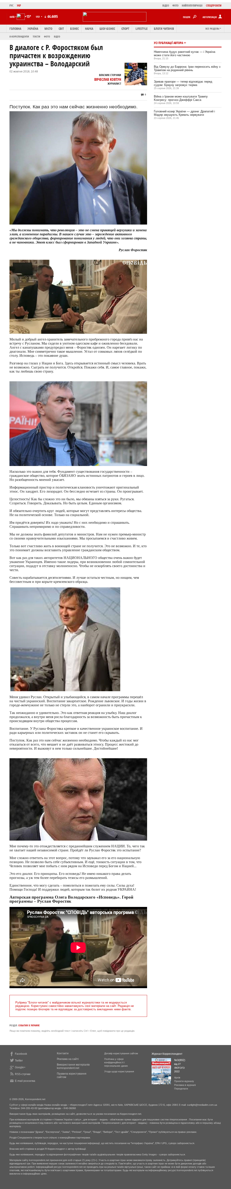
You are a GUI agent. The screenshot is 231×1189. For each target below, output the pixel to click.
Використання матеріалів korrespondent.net (73, 1066)
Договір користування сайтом (121, 1053)
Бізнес (74, 28)
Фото (47, 36)
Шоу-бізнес (107, 28)
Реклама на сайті (68, 1059)
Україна (33, 28)
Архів (177, 1077)
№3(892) (179, 1060)
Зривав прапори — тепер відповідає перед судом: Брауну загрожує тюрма (183, 83)
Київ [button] (12, 17)
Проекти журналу (184, 1081)
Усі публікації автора (168, 43)
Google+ (20, 1067)
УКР (19, 5)
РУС (11, 5)
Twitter (19, 1060)
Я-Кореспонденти (19, 36)
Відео (57, 36)
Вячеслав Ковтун (107, 79)
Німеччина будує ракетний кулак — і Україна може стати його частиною (184, 53)
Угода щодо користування (119, 1071)
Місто (48, 28)
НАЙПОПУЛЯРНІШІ (192, 5)
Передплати (181, 1088)
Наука (89, 28)
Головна (15, 28)
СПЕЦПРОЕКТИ (214, 5)
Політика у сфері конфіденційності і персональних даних (116, 1062)
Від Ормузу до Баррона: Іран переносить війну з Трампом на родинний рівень (187, 68)
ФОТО (175, 5)
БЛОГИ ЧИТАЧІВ (164, 28)
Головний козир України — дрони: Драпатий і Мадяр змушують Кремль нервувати (184, 113)
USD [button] (38, 16)
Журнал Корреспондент (167, 1053)
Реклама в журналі (185, 1085)
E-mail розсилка (25, 1080)
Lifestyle (142, 28)
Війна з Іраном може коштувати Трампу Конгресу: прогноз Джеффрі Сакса (181, 98)
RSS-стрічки (22, 1074)
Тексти (36, 36)
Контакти (63, 1053)
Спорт (125, 28)
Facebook (21, 1053)
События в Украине (29, 1025)
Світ (61, 28)
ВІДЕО (165, 5)
